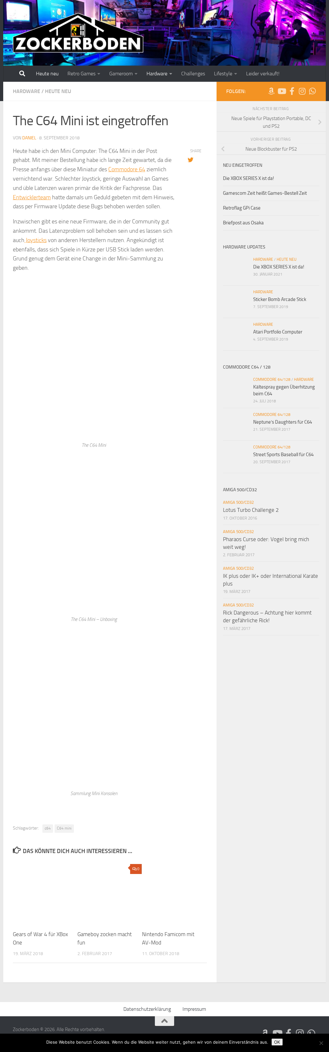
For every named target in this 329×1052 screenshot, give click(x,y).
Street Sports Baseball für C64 (283, 454)
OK (277, 1042)
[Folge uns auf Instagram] (302, 91)
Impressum (194, 1009)
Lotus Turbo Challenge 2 (251, 510)
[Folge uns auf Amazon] (271, 91)
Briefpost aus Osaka (243, 223)
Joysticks (35, 240)
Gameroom (121, 73)
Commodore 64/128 (271, 379)
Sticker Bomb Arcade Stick (279, 299)
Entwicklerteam (32, 197)
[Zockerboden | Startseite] (78, 33)
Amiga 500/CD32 (238, 502)
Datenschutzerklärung (147, 1009)
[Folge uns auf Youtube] (281, 91)
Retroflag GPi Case (242, 208)
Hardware (157, 73)
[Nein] (321, 1043)
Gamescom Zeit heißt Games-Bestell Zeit (265, 193)
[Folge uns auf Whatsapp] (312, 91)
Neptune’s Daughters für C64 (282, 422)
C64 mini (64, 828)
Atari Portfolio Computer (277, 332)
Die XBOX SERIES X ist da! (248, 178)
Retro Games (81, 73)
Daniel (29, 138)
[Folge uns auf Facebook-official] (292, 91)
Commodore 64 (126, 169)
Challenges (193, 73)
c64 (48, 828)
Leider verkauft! (263, 73)
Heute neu (47, 73)
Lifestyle (223, 73)
